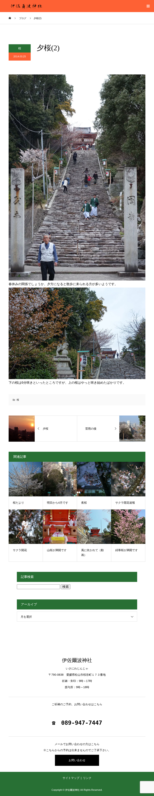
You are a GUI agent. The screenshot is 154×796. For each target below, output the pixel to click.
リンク (87, 778)
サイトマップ (71, 778)
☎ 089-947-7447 (77, 722)
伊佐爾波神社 (77, 660)
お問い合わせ (77, 760)
